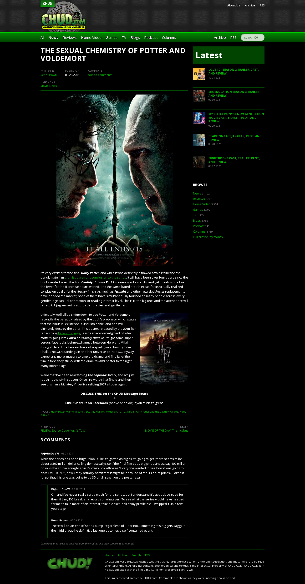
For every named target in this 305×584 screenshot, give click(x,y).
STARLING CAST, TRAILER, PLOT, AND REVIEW (235, 138)
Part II (130, 411)
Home (109, 555)
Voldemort (111, 411)
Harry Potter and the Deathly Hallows (156, 411)
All (42, 37)
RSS (262, 5)
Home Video (91, 37)
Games (111, 37)
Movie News (49, 86)
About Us (233, 5)
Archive (250, 5)
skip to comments (100, 75)
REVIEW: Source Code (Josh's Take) (63, 431)
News (53, 37)
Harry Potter (58, 411)
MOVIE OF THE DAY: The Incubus (166, 431)
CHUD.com (70, 564)
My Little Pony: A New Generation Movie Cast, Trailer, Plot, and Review (236, 117)
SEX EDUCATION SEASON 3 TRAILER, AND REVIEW (234, 94)
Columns (169, 37)
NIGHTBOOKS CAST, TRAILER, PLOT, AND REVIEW (234, 160)
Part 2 (122, 411)
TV (124, 37)
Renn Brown (49, 75)
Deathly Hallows (95, 411)
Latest (209, 55)
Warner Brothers (75, 411)
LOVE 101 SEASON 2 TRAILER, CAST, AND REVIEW (233, 71)
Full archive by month (208, 237)
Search (136, 555)
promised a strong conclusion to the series (95, 277)
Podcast (151, 37)
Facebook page (69, 333)
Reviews (70, 37)
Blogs (135, 37)
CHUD (47, 3)
